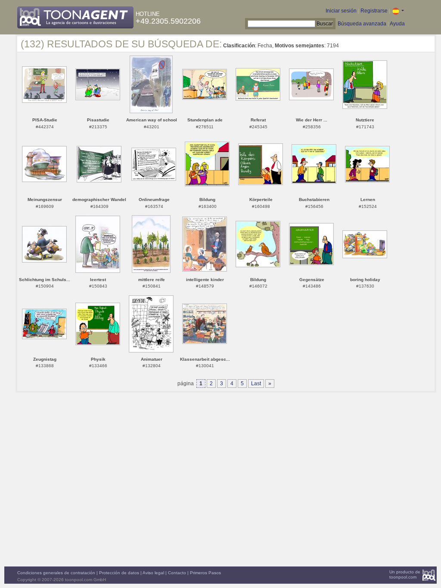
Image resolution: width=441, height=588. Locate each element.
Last (256, 384)
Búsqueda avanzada (362, 24)
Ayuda (397, 24)
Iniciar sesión (341, 11)
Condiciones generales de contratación (56, 572)
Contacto (177, 572)
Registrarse (374, 11)
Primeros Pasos (205, 572)
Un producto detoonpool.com (404, 574)
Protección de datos (119, 572)
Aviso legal (153, 572)
